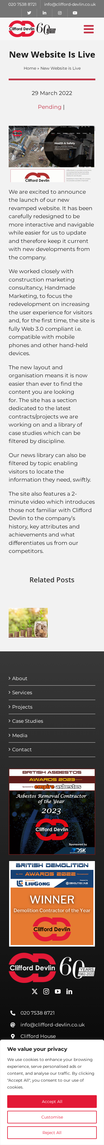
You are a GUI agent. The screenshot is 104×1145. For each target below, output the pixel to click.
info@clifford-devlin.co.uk (53, 1025)
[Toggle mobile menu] (89, 29)
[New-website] (52, 128)
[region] (52, 1092)
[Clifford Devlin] (52, 955)
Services (22, 692)
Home (30, 68)
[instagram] (46, 991)
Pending (50, 107)
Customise (52, 1117)
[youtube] (58, 991)
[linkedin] (69, 991)
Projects (22, 707)
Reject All (52, 1132)
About (19, 678)
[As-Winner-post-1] (52, 771)
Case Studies (27, 721)
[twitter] (35, 991)
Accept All (52, 1101)
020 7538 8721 (38, 1013)
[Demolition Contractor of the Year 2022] (52, 863)
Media (19, 735)
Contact (22, 749)
